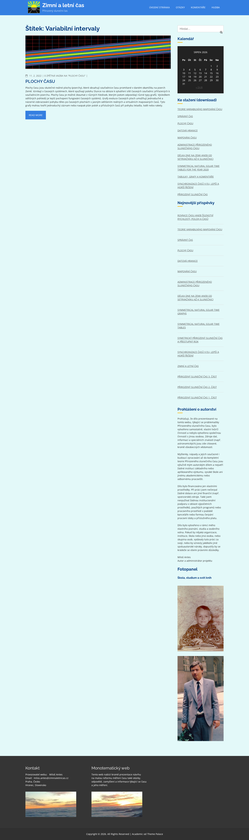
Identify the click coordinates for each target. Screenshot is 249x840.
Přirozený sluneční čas (193, 194)
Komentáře (198, 7)
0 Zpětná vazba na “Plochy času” (64, 75)
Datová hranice (188, 130)
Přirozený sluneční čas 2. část (197, 387)
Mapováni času (187, 137)
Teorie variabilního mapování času (200, 109)
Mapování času (187, 271)
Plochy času (40, 81)
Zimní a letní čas (63, 5)
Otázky (180, 7)
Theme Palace (155, 834)
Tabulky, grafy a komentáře (196, 176)
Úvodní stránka (159, 7)
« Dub (199, 87)
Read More (36, 115)
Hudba (216, 7)
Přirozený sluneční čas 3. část (197, 376)
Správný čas (185, 116)
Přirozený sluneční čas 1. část (197, 397)
